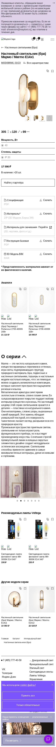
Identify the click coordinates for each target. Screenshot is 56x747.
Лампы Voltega (37, 675)
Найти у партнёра (13, 182)
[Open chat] (48, 739)
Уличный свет (36, 668)
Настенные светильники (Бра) (21, 47)
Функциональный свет (41, 664)
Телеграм (7, 673)
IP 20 (7, 157)
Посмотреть (11, 740)
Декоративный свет (42, 660)
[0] (33, 39)
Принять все (28, 695)
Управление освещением (36, 680)
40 (6, 145)
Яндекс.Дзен (9, 677)
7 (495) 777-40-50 (12, 660)
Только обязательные (28, 705)
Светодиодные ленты (41, 671)
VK (3, 669)
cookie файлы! (28, 685)
